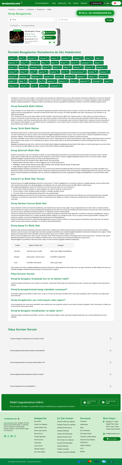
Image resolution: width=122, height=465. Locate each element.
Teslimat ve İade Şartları (88, 437)
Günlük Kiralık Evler (40, 427)
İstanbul (55, 72)
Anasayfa (11, 9)
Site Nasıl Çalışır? (86, 434)
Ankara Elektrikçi (62, 446)
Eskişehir (102, 67)
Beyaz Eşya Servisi (40, 431)
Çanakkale (86, 63)
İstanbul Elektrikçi (63, 431)
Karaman (105, 72)
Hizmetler (20, 9)
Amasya (44, 58)
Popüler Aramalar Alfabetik (66, 452)
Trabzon (13, 86)
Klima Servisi (38, 434)
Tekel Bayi (37, 443)
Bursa (75, 63)
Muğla (13, 81)
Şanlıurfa (85, 81)
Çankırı (99, 63)
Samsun (63, 81)
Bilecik (35, 63)
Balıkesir (14, 63)
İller (69, 3)
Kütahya (70, 77)
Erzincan (78, 67)
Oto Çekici (37, 421)
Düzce (47, 67)
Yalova (44, 86)
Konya (59, 77)
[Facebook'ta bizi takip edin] (5, 436)
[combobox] (32, 19)
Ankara (55, 58)
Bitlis (45, 63)
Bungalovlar (41, 9)
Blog (54, 3)
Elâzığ (67, 67)
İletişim (76, 3)
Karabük (93, 72)
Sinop (74, 81)
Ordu (32, 81)
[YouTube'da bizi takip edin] (11, 436)
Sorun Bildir (112, 439)
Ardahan (78, 58)
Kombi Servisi (38, 440)
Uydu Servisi (38, 446)
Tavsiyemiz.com (9, 423)
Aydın (99, 58)
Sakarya (52, 81)
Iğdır (33, 72)
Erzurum (90, 67)
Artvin (89, 58)
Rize (42, 81)
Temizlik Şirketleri (40, 437)
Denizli (23, 67)
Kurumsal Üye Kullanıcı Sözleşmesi (87, 441)
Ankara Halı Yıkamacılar (64, 434)
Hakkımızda (62, 3)
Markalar (84, 3)
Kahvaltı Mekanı (39, 449)
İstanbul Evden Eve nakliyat (66, 425)
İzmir (65, 72)
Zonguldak (56, 86)
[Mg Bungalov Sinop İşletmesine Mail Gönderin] (50, 42)
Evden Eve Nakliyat (40, 424)
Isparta (43, 72)
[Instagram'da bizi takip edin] (14, 436)
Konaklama (30, 9)
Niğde (23, 81)
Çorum (13, 67)
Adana (13, 58)
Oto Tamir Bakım (39, 452)
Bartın (25, 63)
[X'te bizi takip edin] (8, 436)
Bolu (54, 63)
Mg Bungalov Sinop (32, 31)
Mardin (93, 77)
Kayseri (13, 77)
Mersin (103, 77)
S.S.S (82, 448)
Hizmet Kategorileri (42, 3)
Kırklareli (37, 77)
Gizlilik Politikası (85, 445)
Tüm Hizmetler (85, 431)
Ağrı (22, 58)
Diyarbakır (35, 67)
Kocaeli (48, 77)
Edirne (57, 67)
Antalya (66, 58)
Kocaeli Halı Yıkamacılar (64, 443)
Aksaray (32, 58)
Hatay (24, 72)
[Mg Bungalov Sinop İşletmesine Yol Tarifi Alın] (54, 42)
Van (34, 86)
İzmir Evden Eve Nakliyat (65, 440)
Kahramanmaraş (78, 72)
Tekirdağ (97, 81)
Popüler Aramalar (63, 449)
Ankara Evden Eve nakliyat (66, 422)
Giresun (13, 72)
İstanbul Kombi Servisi (64, 428)
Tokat (108, 81)
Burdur (65, 63)
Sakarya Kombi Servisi (64, 437)
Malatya (81, 77)
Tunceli (24, 86)
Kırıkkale (25, 77)
